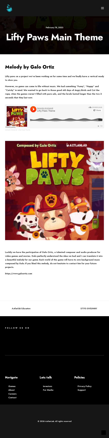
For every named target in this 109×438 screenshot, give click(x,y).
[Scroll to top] (103, 432)
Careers (12, 393)
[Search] (94, 8)
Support (82, 390)
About (11, 390)
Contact (12, 397)
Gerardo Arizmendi (11, 130)
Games (11, 386)
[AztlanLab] (9, 8)
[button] (102, 8)
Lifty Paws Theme (24, 130)
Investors (47, 386)
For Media (48, 390)
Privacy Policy (84, 386)
